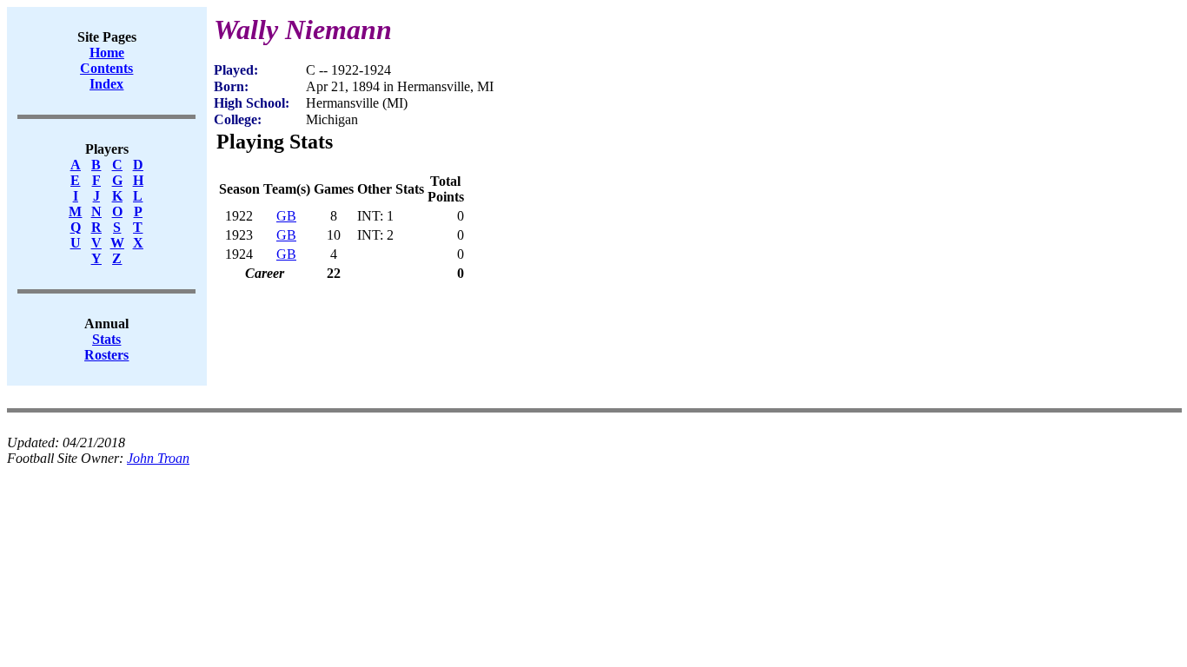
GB (286, 215)
